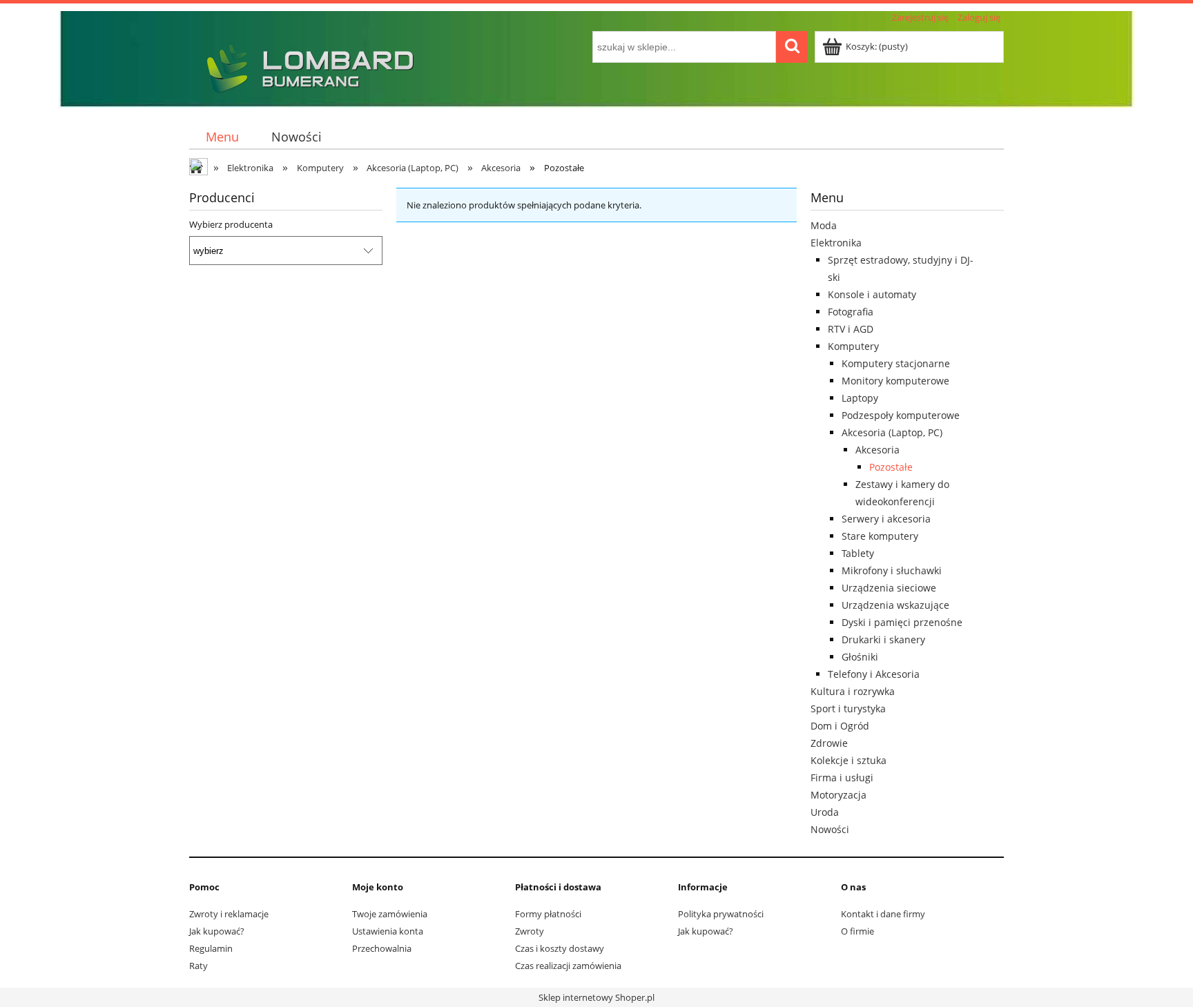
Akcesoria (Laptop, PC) (892, 432)
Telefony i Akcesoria (874, 674)
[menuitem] (222, 137)
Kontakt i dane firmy (883, 914)
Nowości (830, 829)
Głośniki (860, 656)
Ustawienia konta (387, 931)
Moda (824, 225)
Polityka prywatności (721, 914)
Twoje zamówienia (389, 914)
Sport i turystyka (848, 708)
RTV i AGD (850, 328)
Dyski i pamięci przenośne (902, 622)
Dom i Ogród (840, 725)
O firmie (857, 931)
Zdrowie (829, 743)
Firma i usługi (842, 777)
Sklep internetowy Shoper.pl (596, 997)
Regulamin (211, 948)
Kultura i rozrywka (853, 691)
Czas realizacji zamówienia (568, 965)
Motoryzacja (838, 794)
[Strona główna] (306, 67)
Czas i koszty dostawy (559, 948)
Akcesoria (877, 449)
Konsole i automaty (872, 294)
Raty (198, 965)
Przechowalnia (381, 948)
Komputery (853, 346)
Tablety (858, 553)
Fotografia (850, 311)
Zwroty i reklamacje (229, 914)
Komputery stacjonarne (896, 363)
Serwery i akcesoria (886, 518)
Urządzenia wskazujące (895, 605)
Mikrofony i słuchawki (892, 570)
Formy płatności (548, 914)
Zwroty (529, 931)
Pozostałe (891, 466)
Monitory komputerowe (895, 380)
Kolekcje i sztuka (848, 760)
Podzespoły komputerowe (901, 415)
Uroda (825, 812)
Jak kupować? (216, 931)
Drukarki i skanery (883, 639)
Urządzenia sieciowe (889, 587)
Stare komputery (880, 535)
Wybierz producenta (231, 224)
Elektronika (836, 242)
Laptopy (860, 397)
